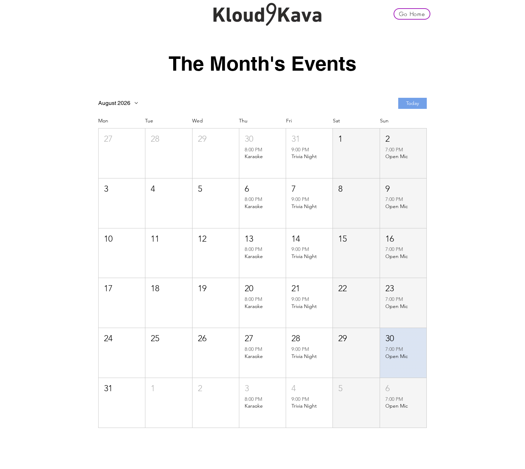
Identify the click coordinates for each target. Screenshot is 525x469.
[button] (121, 153)
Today (412, 103)
